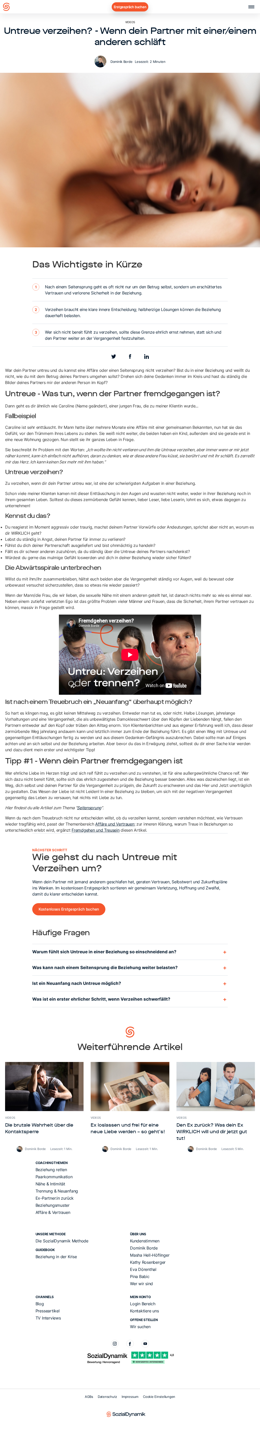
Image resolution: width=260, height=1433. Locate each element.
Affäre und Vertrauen (114, 824)
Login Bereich (142, 1303)
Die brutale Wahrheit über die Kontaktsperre (39, 1128)
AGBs (89, 1397)
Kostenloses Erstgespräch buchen (69, 909)
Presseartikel (48, 1310)
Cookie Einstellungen (159, 1397)
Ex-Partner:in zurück (55, 1198)
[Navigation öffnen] (251, 6)
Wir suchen (140, 1326)
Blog (40, 1303)
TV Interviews (48, 1318)
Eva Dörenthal (143, 1269)
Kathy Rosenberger (148, 1262)
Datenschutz (107, 1397)
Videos (130, 22)
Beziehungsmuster (53, 1205)
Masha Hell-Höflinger (149, 1255)
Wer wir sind (141, 1283)
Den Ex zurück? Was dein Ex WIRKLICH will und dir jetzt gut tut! (211, 1132)
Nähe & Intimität (50, 1183)
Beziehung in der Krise (56, 1256)
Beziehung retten (51, 1169)
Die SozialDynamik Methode (62, 1240)
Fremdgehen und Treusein (95, 830)
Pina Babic (140, 1276)
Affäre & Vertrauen (53, 1212)
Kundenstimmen (144, 1240)
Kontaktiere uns (144, 1310)
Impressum (130, 1397)
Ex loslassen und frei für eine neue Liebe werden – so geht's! (128, 1128)
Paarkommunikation (54, 1176)
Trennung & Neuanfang (57, 1191)
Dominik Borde (121, 62)
